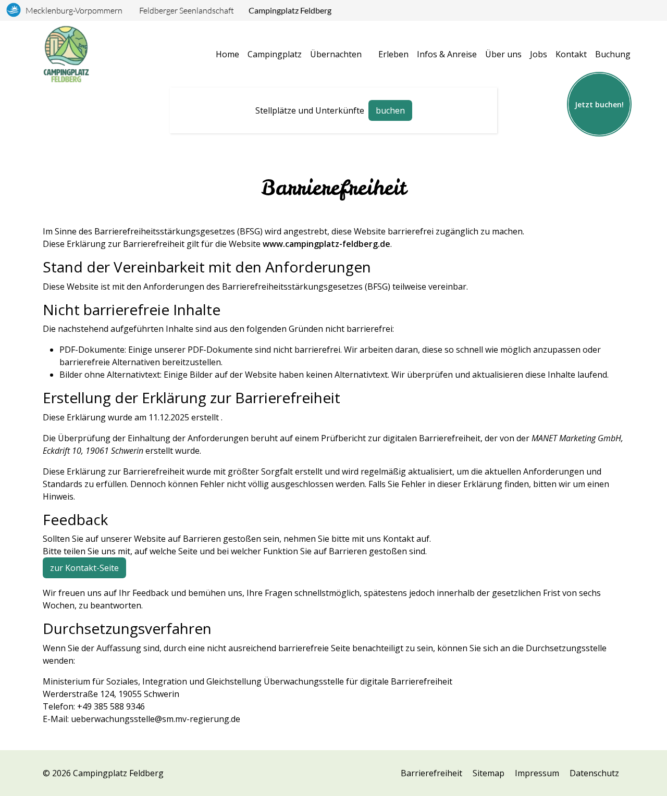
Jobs (538, 54)
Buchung (613, 54)
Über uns (503, 54)
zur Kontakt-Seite (84, 568)
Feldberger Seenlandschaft (186, 10)
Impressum (537, 773)
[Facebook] (197, 777)
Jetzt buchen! (599, 104)
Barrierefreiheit (431, 773)
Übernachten (336, 54)
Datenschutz (594, 773)
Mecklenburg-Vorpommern (74, 10)
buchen (390, 110)
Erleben (393, 54)
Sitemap (488, 773)
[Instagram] (180, 777)
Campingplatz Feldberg (290, 10)
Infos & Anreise (447, 54)
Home (227, 54)
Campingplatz (275, 54)
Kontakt (571, 54)
